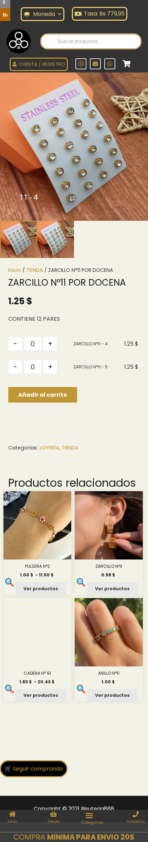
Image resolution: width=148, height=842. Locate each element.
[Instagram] (80, 63)
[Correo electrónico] (95, 63)
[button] (137, 83)
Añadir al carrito (42, 395)
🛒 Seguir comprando (33, 769)
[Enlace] (19, 41)
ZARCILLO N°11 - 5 (90, 367)
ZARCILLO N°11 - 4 (90, 344)
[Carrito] (126, 63)
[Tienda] (53, 815)
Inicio (14, 270)
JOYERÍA (49, 447)
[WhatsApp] (109, 63)
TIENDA (34, 270)
